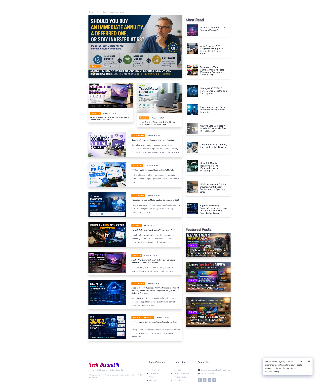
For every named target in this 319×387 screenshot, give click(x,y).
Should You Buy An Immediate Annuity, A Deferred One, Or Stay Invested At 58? (130, 72)
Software (153, 373)
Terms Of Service (181, 373)
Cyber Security (116, 370)
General (95, 66)
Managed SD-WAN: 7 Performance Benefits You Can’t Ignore (213, 91)
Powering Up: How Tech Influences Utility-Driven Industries (212, 110)
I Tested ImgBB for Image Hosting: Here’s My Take (152, 170)
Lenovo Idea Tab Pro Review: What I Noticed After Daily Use (207, 286)
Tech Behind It (93, 377)
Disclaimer (178, 370)
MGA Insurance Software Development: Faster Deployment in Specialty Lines (213, 188)
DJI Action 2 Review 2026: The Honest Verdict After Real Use (207, 251)
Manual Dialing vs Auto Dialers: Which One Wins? (153, 230)
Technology (138, 135)
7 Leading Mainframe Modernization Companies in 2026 (155, 200)
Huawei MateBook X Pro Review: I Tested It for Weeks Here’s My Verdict (110, 118)
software (137, 165)
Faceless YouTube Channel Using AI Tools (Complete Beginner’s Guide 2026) (212, 71)
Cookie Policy (273, 371)
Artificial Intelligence (143, 317)
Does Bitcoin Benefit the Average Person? (212, 28)
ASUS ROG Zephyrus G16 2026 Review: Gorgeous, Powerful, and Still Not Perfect (153, 261)
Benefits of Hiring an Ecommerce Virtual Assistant (152, 140)
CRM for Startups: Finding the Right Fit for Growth (213, 146)
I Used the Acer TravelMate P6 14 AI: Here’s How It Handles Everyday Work (158, 123)
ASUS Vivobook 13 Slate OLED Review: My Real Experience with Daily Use (207, 320)
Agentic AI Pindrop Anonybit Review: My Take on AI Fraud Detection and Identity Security (213, 209)
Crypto (152, 377)
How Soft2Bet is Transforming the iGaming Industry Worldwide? (209, 167)
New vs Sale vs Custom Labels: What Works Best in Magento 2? (213, 128)
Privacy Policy (180, 377)
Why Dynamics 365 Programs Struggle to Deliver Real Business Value (211, 50)
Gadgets (96, 113)
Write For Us (179, 380)
